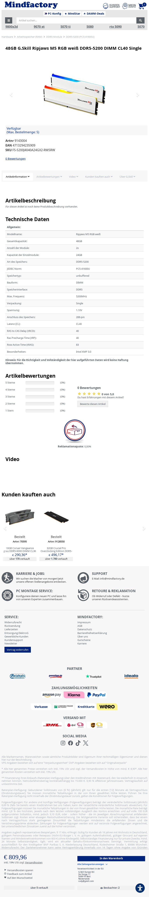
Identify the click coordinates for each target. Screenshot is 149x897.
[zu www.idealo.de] (131, 676)
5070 (141, 27)
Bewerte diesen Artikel (93, 404)
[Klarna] (74, 694)
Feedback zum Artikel (19, 874)
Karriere (82, 643)
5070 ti (66, 27)
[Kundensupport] (111, 5)
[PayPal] (97, 694)
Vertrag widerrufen (18, 649)
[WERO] (107, 706)
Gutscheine (83, 640)
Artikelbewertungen (48, 176)
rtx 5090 (115, 27)
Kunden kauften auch (97, 176)
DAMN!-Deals (95, 13)
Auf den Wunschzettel (19, 878)
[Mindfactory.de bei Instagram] (63, 743)
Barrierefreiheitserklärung (92, 633)
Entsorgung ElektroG (16, 633)
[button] (8, 20)
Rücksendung (12, 626)
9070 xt (39, 27)
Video (72, 176)
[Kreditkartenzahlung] (85, 706)
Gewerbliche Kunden (16, 636)
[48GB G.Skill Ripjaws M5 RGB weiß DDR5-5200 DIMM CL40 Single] (74, 94)
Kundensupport (13, 640)
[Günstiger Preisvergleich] (55, 676)
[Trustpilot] (93, 676)
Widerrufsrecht (13, 622)
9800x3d (11, 27)
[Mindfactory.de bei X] (86, 743)
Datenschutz (84, 629)
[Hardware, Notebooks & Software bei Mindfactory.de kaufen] (43, 5)
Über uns (82, 636)
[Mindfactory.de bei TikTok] (78, 743)
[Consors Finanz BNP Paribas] (64, 706)
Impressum (84, 622)
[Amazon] (52, 694)
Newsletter (10, 643)
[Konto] (129, 6)
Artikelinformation (16, 176)
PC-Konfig (54, 13)
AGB (79, 626)
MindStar (73, 13)
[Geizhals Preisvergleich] (17, 676)
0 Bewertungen (15, 158)
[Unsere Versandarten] (74, 724)
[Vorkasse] (41, 706)
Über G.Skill (126, 176)
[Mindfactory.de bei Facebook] (71, 743)
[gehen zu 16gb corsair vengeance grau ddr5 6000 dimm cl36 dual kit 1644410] (19, 531)
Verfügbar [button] (23, 130)
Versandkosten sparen (20, 870)
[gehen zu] (5, 368)
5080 (90, 27)
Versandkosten (33, 862)
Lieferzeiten (11, 629)
